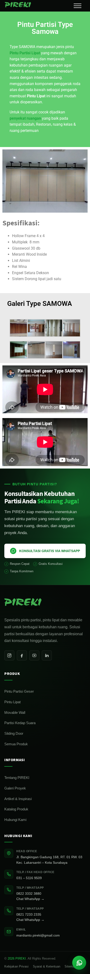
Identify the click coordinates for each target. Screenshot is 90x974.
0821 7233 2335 (28, 914)
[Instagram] (9, 655)
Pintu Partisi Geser (19, 691)
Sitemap (70, 966)
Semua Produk (16, 744)
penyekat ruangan (25, 118)
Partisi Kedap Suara (20, 723)
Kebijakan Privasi (16, 966)
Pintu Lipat (12, 702)
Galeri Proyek (15, 788)
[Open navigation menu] (77, 6)
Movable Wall (14, 712)
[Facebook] (22, 655)
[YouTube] (34, 655)
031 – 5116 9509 (29, 878)
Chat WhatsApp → (30, 899)
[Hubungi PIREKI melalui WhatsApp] (79, 963)
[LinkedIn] (47, 655)
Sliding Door (13, 733)
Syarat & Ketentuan (46, 966)
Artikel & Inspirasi (18, 799)
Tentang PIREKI (16, 778)
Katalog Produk (16, 809)
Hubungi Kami (15, 820)
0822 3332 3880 (28, 893)
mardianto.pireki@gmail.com (38, 935)
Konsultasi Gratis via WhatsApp (49, 551)
